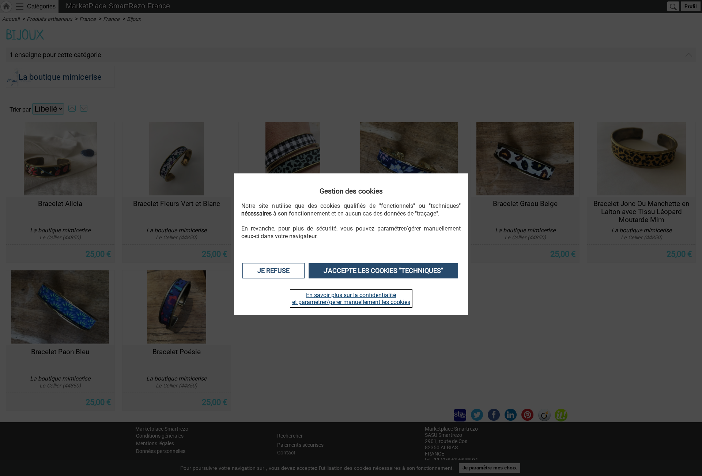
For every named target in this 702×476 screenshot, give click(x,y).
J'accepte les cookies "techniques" (383, 270)
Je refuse (273, 270)
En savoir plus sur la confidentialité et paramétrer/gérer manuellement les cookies (351, 299)
